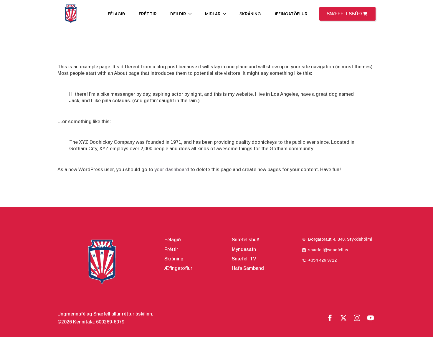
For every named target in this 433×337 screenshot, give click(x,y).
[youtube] (371, 318)
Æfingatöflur (178, 268)
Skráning (174, 258)
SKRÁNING (250, 13)
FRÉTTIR (148, 13)
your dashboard (171, 169)
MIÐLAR (213, 13)
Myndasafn (244, 249)
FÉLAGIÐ (116, 13)
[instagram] (357, 318)
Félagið (172, 239)
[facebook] (330, 318)
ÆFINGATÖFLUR (291, 13)
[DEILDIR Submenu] (191, 14)
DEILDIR (178, 13)
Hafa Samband (248, 268)
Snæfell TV (244, 258)
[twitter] (343, 318)
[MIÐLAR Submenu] (226, 14)
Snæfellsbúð (246, 239)
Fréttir (171, 249)
